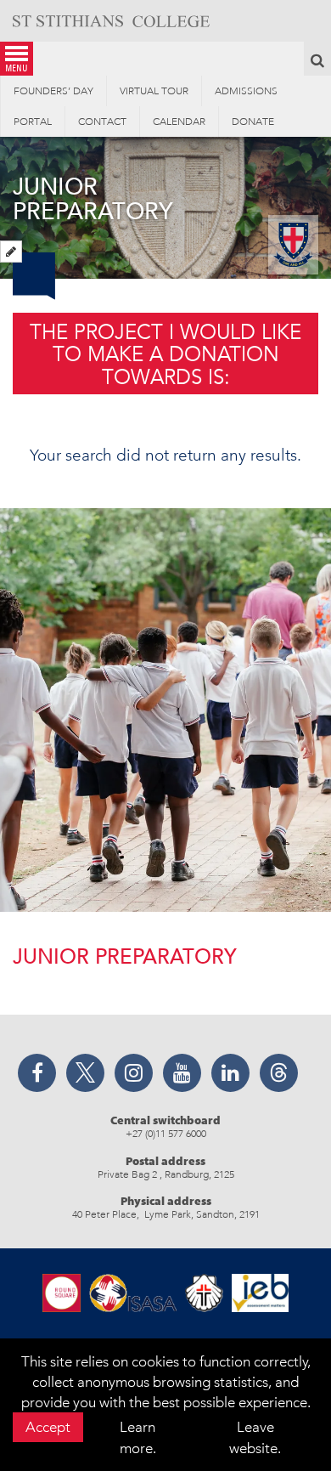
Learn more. (138, 1437)
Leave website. (255, 1437)
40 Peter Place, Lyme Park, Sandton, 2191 (166, 1214)
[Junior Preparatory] (11, 251)
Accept (47, 1426)
